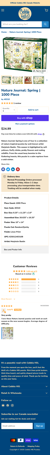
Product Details (11, 197)
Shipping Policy (33, 446)
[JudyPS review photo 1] (7, 333)
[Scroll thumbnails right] (46, 80)
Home (4, 32)
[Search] (45, 24)
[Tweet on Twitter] (8, 169)
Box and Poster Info (13, 249)
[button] (7, 103)
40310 (7, 99)
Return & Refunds (17, 446)
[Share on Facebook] (3, 169)
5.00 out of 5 (31, 271)
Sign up (39, 426)
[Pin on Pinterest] (18, 169)
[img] (6, 306)
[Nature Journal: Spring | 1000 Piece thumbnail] (6, 80)
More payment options (25, 124)
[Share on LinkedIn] (13, 169)
